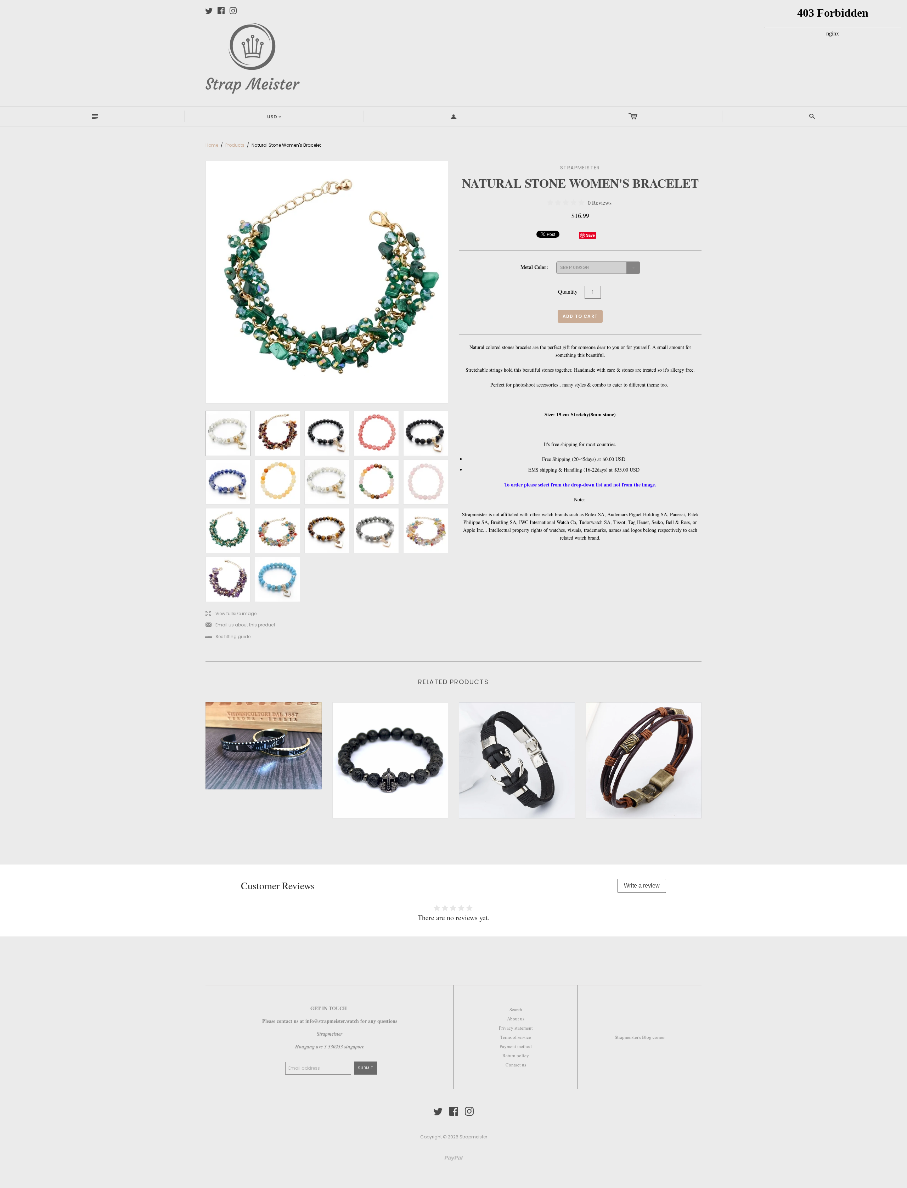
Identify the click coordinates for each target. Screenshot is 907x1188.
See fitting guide (227, 637)
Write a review (642, 886)
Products (234, 145)
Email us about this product (240, 625)
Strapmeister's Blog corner (640, 1037)
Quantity (568, 291)
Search (515, 1009)
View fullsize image (231, 614)
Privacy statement (516, 1028)
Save (590, 235)
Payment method (516, 1046)
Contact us (516, 1065)
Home (211, 145)
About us (515, 1018)
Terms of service (515, 1037)
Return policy (515, 1055)
